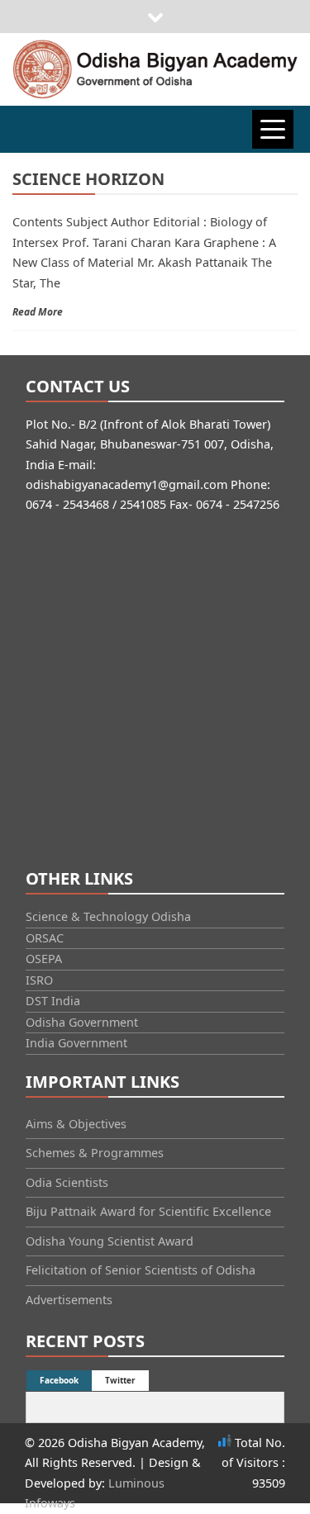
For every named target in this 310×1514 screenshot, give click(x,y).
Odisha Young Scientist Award (109, 1241)
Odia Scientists (67, 1182)
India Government (76, 1043)
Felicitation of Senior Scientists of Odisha (140, 1270)
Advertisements (69, 1300)
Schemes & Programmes (95, 1152)
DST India (53, 1001)
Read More (37, 312)
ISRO (39, 980)
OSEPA (44, 958)
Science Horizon (88, 179)
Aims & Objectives (76, 1124)
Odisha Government (82, 1022)
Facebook (59, 1380)
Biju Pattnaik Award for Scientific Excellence (148, 1211)
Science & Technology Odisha (108, 916)
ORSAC (45, 938)
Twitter (120, 1380)
